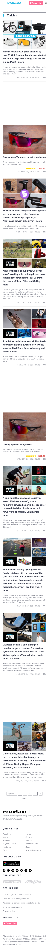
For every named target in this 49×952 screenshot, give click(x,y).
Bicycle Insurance (33, 850)
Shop (27, 847)
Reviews (6, 840)
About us (7, 834)
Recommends (31, 844)
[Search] (46, 3)
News (5, 837)
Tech (5, 850)
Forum (28, 834)
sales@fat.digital (32, 903)
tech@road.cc (22, 899)
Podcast (29, 840)
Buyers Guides (9, 844)
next (24, 798)
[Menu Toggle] (3, 3)
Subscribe (37, 3)
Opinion (28, 837)
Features (7, 847)
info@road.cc (25, 894)
